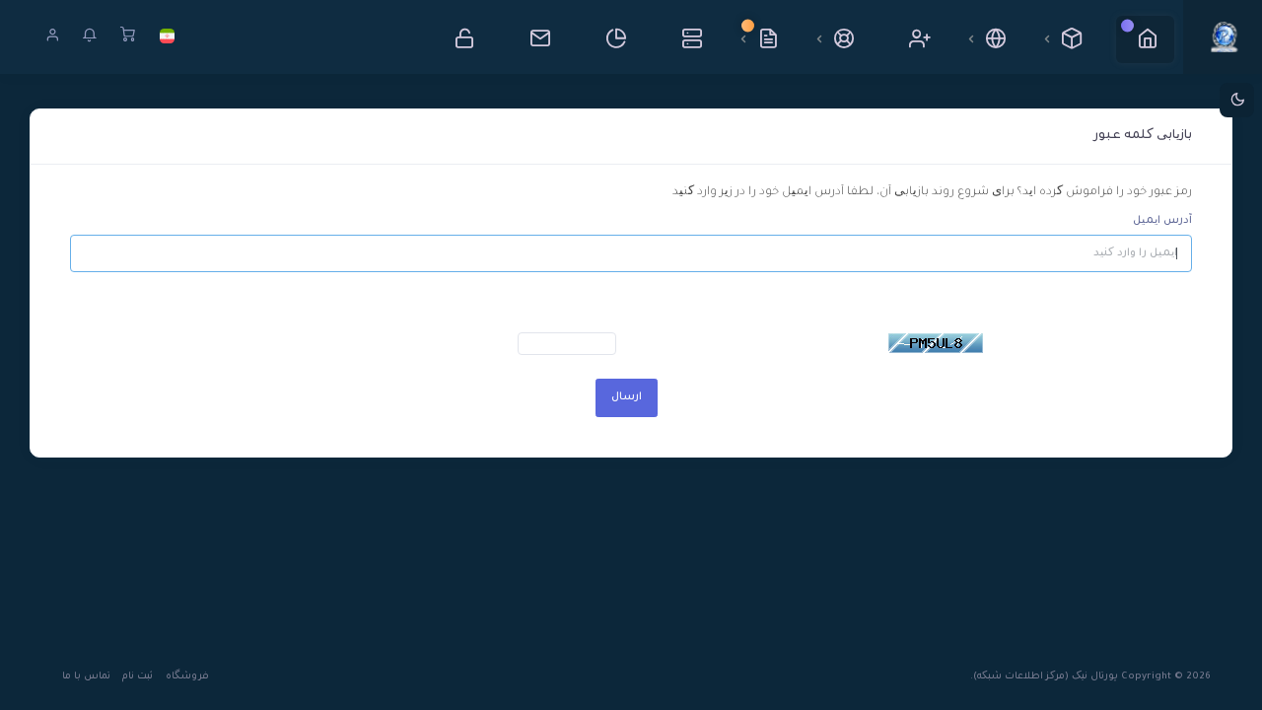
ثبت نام (137, 677)
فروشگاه (187, 677)
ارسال (626, 397)
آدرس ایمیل (1162, 221)
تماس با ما (86, 677)
